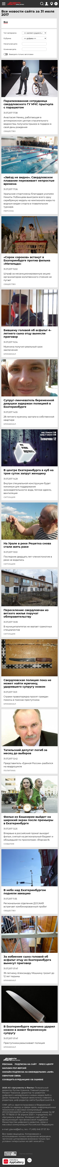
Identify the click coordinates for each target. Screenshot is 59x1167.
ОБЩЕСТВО (10, 131)
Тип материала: (10, 33)
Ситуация (9, 497)
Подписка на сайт (26, 1064)
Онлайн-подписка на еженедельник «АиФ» (28, 1072)
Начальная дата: (11, 44)
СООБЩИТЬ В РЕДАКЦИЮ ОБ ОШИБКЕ (22, 1079)
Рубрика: (7, 38)
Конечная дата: (10, 49)
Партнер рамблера (25, 1153)
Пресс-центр (46, 1064)
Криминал (10, 354)
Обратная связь (11, 1076)
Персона (9, 211)
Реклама (7, 1064)
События (9, 844)
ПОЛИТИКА (10, 771)
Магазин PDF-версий (14, 1068)
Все (6, 22)
